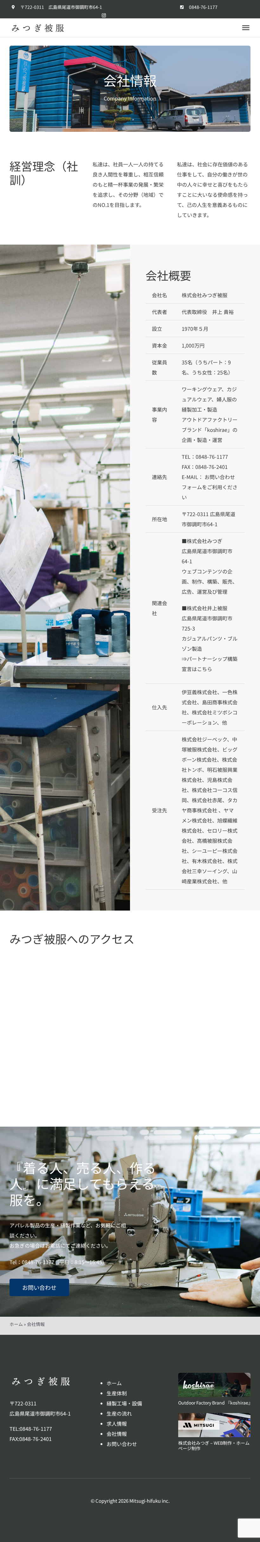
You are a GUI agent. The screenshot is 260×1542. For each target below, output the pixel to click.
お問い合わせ (122, 1444)
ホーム (16, 1324)
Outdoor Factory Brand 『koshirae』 (215, 1402)
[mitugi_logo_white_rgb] (41, 1378)
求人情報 (117, 1423)
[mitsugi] (214, 1415)
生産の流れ (119, 1413)
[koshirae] (214, 1375)
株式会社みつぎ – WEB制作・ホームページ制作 (214, 1445)
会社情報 (117, 1433)
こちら (204, 669)
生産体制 (117, 1393)
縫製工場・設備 (124, 1403)
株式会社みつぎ (204, 541)
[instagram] (104, 15)
